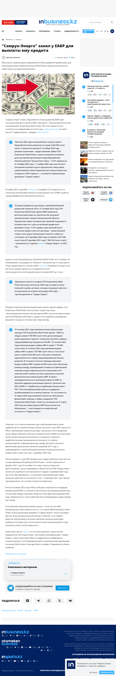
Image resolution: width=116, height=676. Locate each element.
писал (25, 531)
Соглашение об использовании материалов (93, 654)
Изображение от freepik (15, 554)
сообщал (32, 189)
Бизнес (18, 31)
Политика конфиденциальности (56, 670)
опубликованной (51, 129)
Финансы (30, 31)
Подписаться (107, 672)
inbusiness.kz (43, 132)
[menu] (2, 31)
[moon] (108, 31)
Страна (57, 31)
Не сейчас (93, 672)
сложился (43, 265)
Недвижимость (71, 31)
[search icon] (112, 22)
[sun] (101, 31)
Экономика (44, 31)
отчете (41, 243)
